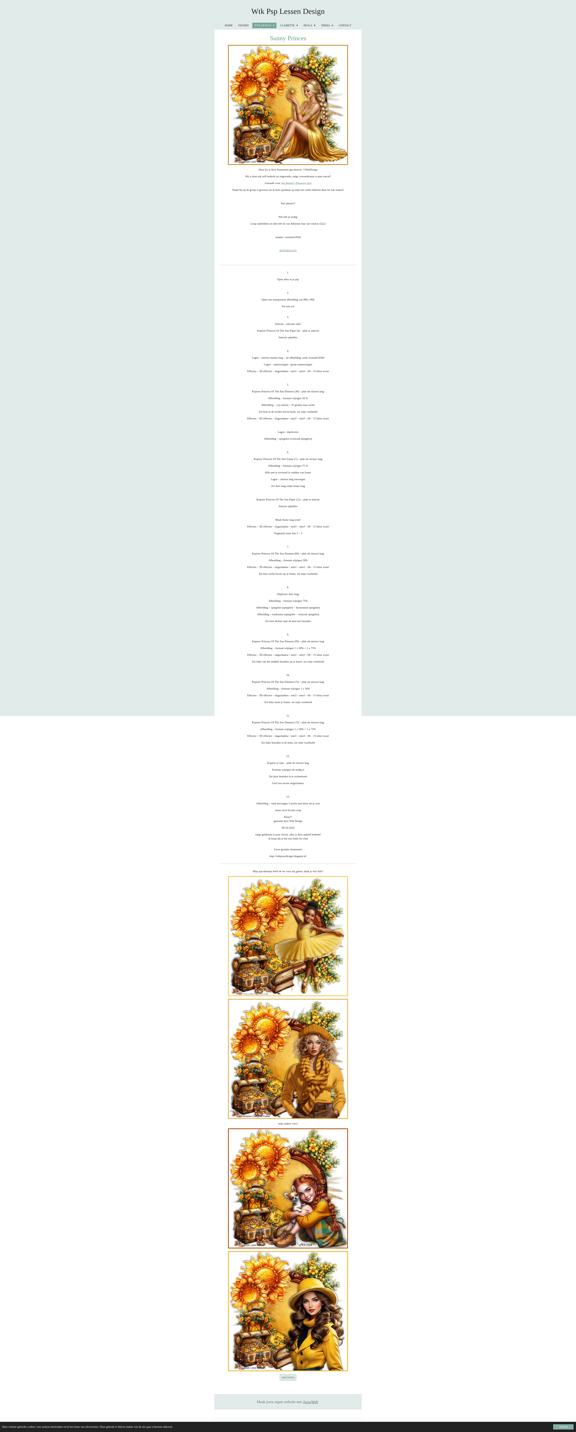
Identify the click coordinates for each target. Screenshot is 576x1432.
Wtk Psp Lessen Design (288, 11)
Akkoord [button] (563, 1426)
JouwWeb (310, 1402)
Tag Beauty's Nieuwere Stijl (296, 183)
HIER (322, 223)
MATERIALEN (288, 250)
